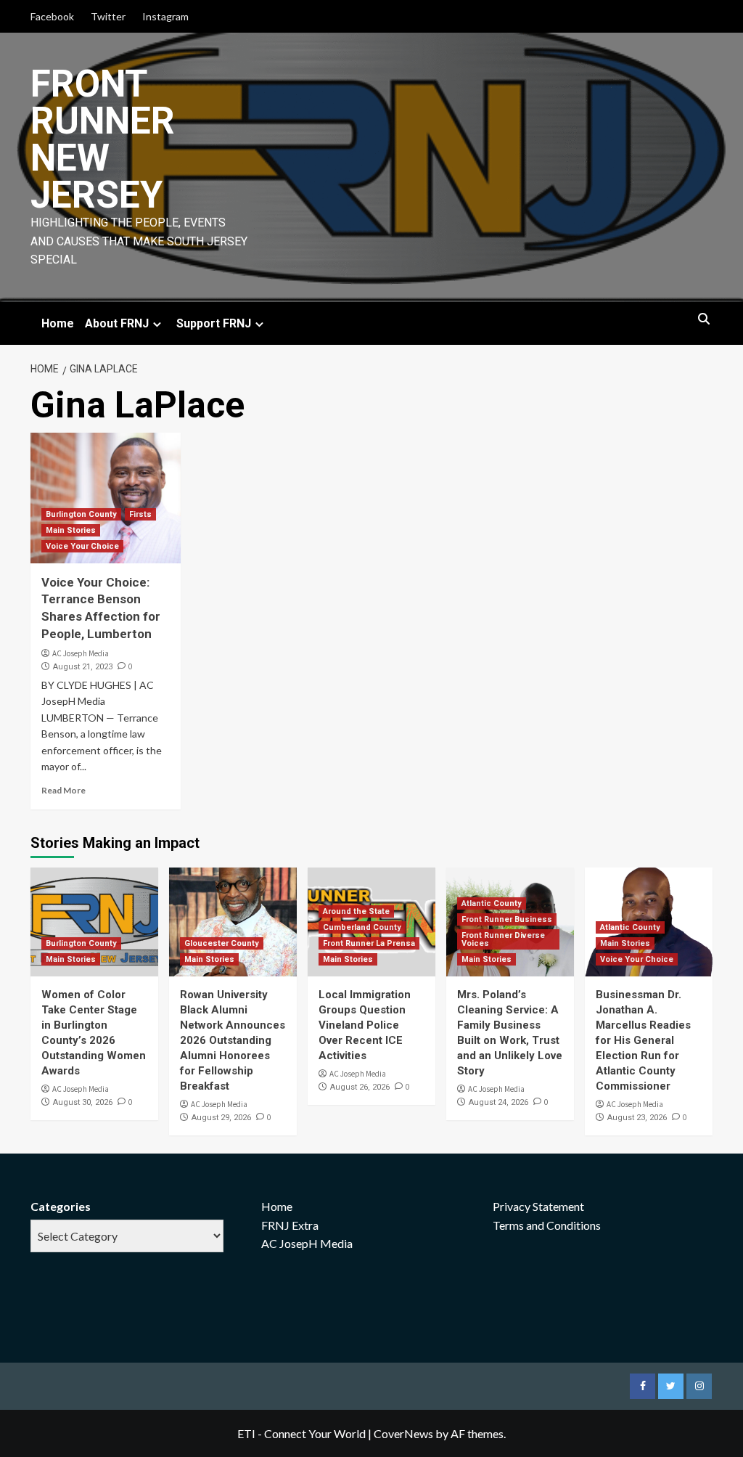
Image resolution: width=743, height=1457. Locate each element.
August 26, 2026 (360, 1087)
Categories (60, 1206)
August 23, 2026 (637, 1117)
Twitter (108, 16)
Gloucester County (221, 943)
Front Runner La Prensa (369, 943)
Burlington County (81, 514)
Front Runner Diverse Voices (503, 939)
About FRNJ (117, 323)
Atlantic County (491, 903)
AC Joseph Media (80, 653)
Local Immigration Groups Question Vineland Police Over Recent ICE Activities (365, 1025)
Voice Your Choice (82, 546)
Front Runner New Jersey (102, 139)
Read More (63, 790)
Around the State (356, 911)
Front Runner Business (506, 919)
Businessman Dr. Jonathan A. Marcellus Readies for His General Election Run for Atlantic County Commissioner (643, 1040)
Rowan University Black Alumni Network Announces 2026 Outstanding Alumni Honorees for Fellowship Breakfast (232, 1040)
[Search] (703, 319)
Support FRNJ (213, 323)
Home (57, 323)
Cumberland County (362, 927)
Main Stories (71, 530)
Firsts (140, 514)
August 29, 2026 (221, 1117)
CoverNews (403, 1433)
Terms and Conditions (547, 1225)
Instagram (165, 16)
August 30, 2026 (82, 1102)
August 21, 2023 (82, 667)
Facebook (52, 16)
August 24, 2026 (498, 1102)
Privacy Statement (538, 1206)
